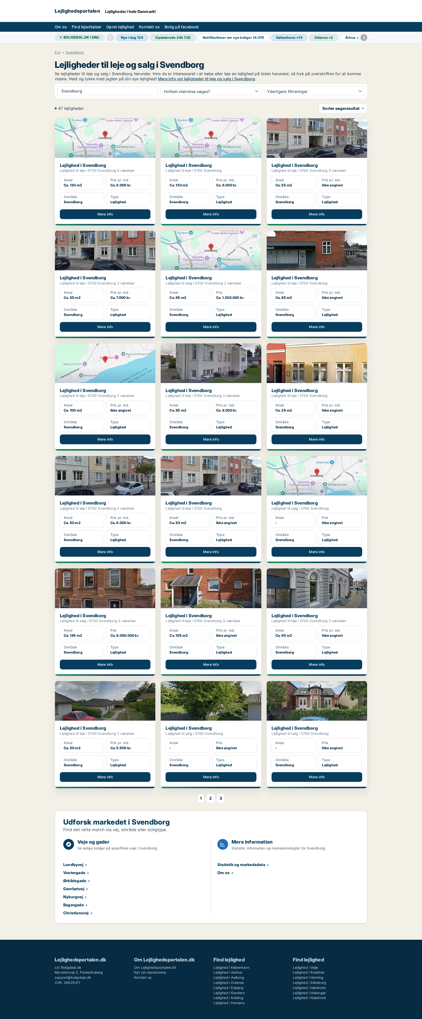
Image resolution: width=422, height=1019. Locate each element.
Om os (61, 26)
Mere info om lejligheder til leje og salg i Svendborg (206, 78)
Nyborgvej (73, 896)
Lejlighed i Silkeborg (309, 982)
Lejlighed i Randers (229, 993)
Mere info (105, 214)
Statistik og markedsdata (241, 864)
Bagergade (73, 904)
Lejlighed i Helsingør (309, 993)
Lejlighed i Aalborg (228, 977)
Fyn (58, 52)
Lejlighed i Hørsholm (309, 988)
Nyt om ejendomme (150, 972)
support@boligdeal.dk (73, 977)
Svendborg (75, 52)
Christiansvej (76, 912)
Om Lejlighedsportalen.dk (155, 967)
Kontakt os (149, 26)
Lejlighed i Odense (228, 982)
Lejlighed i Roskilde (308, 972)
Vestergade (74, 872)
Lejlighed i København (231, 967)
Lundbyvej (73, 864)
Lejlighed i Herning (308, 977)
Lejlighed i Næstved (309, 998)
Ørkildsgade (74, 880)
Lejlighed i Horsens (228, 1003)
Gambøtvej (73, 888)
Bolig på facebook (182, 26)
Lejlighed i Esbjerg (228, 988)
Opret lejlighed (120, 26)
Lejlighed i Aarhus (228, 972)
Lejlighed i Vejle (305, 967)
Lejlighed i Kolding (228, 998)
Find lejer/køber (86, 26)
